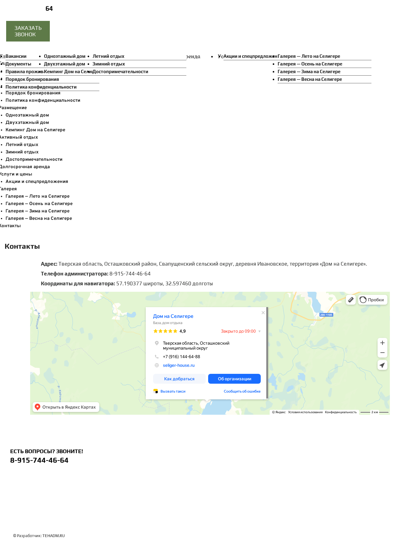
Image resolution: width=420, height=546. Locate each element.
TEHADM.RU (53, 535)
